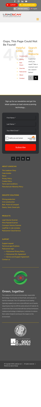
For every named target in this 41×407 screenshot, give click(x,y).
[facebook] (15, 1)
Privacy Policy (7, 178)
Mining (21, 59)
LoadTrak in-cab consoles (11, 228)
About (21, 75)
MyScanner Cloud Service (11, 231)
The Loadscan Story (9, 170)
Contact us (6, 259)
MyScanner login (8, 249)
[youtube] (26, 1)
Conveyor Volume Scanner (11, 225)
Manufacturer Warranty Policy (12, 187)
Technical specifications (10, 246)
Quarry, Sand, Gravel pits (11, 207)
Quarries (22, 68)
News (4, 176)
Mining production (8, 199)
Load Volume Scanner (10, 220)
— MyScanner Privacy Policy (14, 251)
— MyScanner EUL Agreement (15, 254)
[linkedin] (22, 1)
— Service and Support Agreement (16, 257)
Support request (8, 243)
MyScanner (23, 72)
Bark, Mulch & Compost (10, 205)
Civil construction (8, 202)
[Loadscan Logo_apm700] (12, 13)
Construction (23, 56)
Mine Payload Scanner (10, 223)
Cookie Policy (7, 181)
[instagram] (19, 1)
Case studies (6, 173)
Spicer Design (14, 366)
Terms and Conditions (10, 184)
